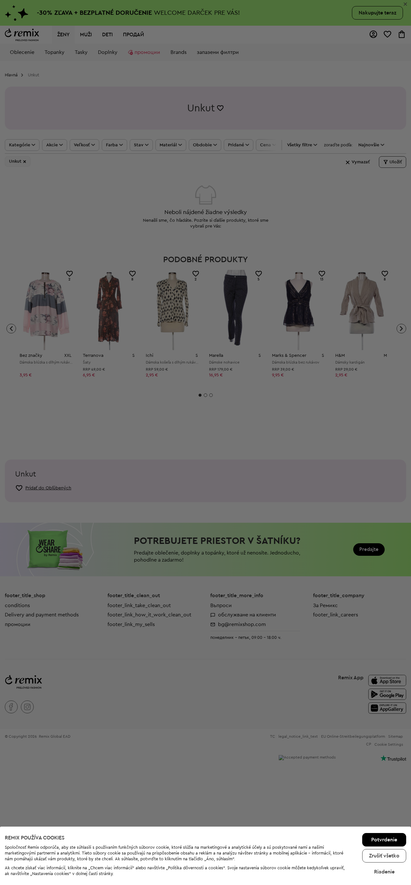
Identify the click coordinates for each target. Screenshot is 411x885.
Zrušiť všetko (384, 855)
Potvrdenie (384, 839)
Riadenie (384, 871)
